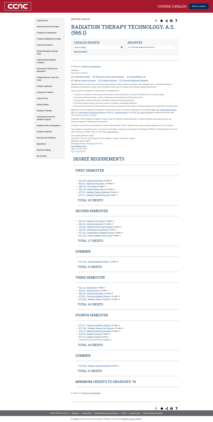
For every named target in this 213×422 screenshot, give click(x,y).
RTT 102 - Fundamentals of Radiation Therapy (96, 233)
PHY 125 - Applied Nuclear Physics (92, 189)
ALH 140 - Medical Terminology (91, 181)
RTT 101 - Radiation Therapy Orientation (94, 192)
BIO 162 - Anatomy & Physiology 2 (92, 221)
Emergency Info (134, 413)
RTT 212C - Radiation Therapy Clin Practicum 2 (97, 328)
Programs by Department (46, 33)
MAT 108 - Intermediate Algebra (164, 110)
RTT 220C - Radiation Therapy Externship (94, 366)
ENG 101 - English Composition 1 (92, 224)
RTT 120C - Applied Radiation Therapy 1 (94, 262)
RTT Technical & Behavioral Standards (133, 80)
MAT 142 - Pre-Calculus (88, 186)
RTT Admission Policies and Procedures (108, 77)
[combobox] (151, 47)
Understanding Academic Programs (46, 61)
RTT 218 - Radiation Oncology (90, 334)
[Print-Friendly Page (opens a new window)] (171, 20)
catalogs (76, 419)
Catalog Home (42, 20)
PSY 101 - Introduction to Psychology (93, 230)
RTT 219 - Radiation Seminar (90, 337)
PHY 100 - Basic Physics (142, 112)
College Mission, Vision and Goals (47, 78)
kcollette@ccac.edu (79, 146)
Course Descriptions (45, 45)
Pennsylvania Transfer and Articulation (47, 70)
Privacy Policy (87, 413)
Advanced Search (80, 52)
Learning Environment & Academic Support (46, 118)
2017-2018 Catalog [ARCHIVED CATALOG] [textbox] (141, 47)
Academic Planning (44, 111)
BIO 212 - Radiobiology (88, 288)
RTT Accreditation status (80, 77)
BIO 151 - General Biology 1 (118, 112)
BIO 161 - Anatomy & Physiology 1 (92, 183)
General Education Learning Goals (47, 52)
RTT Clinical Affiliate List (136, 77)
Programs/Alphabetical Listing (49, 39)
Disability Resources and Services (106, 413)
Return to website (199, 6)
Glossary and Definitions (46, 138)
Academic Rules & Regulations (49, 125)
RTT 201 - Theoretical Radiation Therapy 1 (95, 296)
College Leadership (44, 86)
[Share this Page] (167, 21)
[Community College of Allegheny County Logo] (19, 6)
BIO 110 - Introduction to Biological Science (88, 112)
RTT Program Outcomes (107, 80)
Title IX (123, 413)
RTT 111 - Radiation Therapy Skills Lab (94, 195)
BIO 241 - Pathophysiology (89, 291)
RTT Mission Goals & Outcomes (83, 80)
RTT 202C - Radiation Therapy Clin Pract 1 (95, 299)
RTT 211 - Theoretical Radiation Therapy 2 (95, 325)
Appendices (41, 144)
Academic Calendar (44, 132)
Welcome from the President (48, 27)
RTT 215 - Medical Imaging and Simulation (95, 331)
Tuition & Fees (42, 98)
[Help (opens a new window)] (176, 20)
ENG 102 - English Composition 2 (92, 293)
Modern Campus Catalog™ (132, 419)
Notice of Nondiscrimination (153, 413)
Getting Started (42, 104)
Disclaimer (75, 413)
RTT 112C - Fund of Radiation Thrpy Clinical (95, 236)
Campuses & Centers (45, 92)
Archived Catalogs (44, 150)
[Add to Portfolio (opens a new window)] (161, 20)
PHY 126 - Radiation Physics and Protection (96, 227)
